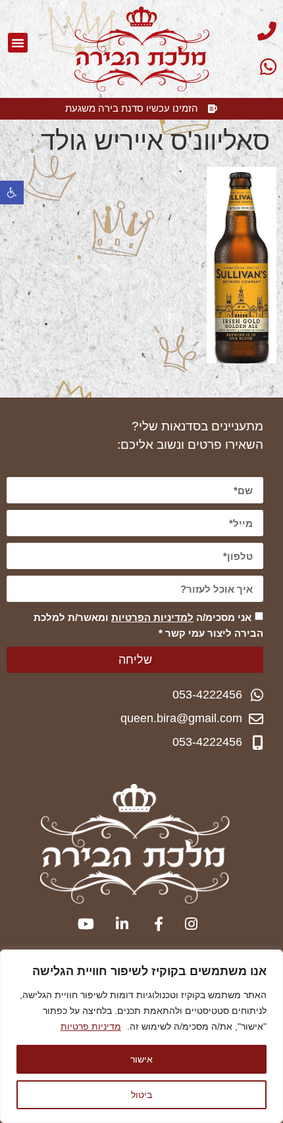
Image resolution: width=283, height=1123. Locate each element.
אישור (141, 1059)
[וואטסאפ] (243, 66)
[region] (141, 1036)
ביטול (141, 1094)
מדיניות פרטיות (91, 1026)
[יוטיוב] (83, 924)
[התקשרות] (243, 31)
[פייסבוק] (152, 924)
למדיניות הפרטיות (152, 617)
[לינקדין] (118, 924)
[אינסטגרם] (187, 924)
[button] (12, 192)
